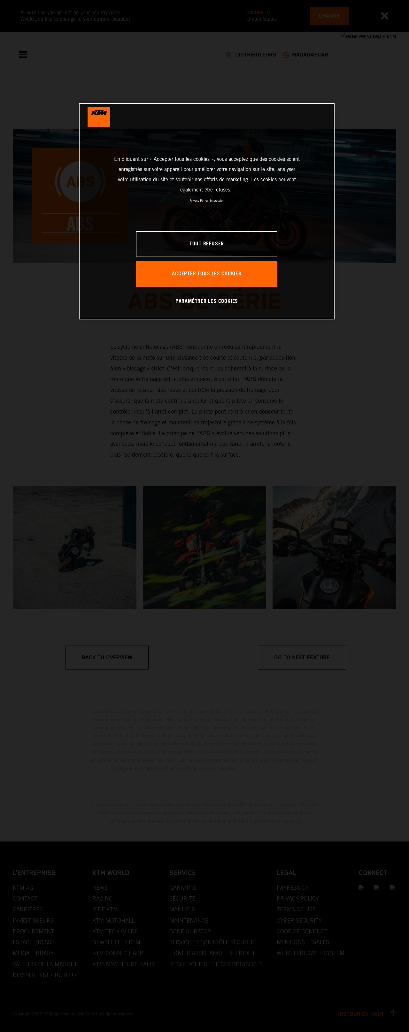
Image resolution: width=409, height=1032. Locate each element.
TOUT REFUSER (206, 244)
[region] (207, 211)
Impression (217, 200)
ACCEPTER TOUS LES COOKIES (207, 274)
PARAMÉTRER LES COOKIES (206, 301)
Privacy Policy (198, 200)
